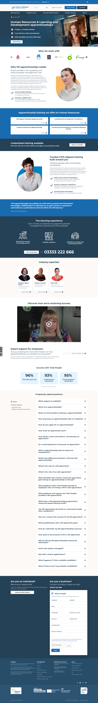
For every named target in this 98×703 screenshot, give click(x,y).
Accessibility (39, 674)
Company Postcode (74, 612)
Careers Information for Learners (44, 676)
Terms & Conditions (76, 665)
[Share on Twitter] (1, 350)
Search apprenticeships (22, 592)
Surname (71, 600)
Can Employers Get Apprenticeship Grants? (59, 671)
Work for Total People (42, 672)
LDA (86, 700)
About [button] (85, 13)
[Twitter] (77, 682)
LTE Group (75, 700)
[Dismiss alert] (87, 2)
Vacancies (82, 7)
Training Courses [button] (70, 13)
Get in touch (71, 7)
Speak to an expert (77, 144)
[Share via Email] (1, 353)
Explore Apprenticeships (50, 13)
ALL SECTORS (16, 17)
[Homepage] (20, 7)
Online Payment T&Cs (77, 674)
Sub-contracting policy (77, 663)
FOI (72, 672)
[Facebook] (80, 682)
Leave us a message (56, 631)
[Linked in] (86, 682)
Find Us (38, 665)
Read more (45, 2)
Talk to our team (31, 252)
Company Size (73, 618)
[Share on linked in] (1, 355)
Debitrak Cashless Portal (42, 679)
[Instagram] (83, 682)
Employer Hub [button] (15, 13)
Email (53, 606)
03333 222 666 (57, 7)
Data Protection (75, 668)
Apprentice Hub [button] (31, 13)
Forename (54, 600)
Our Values (39, 663)
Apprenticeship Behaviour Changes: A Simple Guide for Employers (60, 667)
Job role (54, 618)
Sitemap (39, 668)
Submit (55, 650)
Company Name (55, 625)
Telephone (54, 612)
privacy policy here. (72, 640)
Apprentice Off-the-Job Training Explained (61, 664)
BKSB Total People (41, 670)
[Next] (86, 57)
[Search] (47, 7)
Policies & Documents (77, 670)
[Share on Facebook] (1, 348)
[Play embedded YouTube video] (49, 324)
